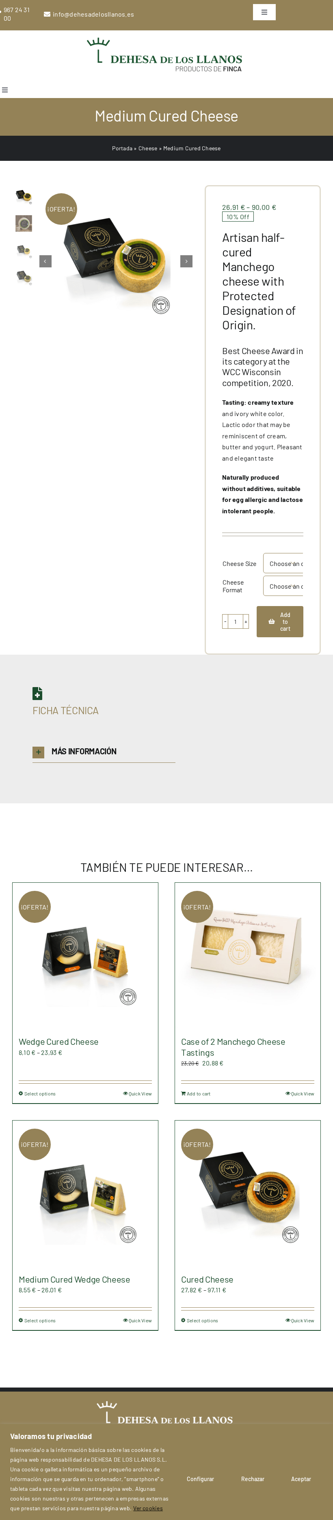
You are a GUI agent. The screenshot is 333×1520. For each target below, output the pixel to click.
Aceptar (301, 1478)
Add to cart (285, 621)
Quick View (140, 1093)
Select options (40, 1093)
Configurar (200, 1478)
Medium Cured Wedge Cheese (74, 1279)
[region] (166, 1472)
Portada (122, 148)
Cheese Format (233, 585)
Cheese (147, 148)
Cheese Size (239, 563)
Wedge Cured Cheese (59, 1041)
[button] (103, 752)
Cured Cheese (207, 1279)
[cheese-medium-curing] (115, 261)
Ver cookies (148, 1508)
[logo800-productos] (166, 33)
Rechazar (252, 1478)
